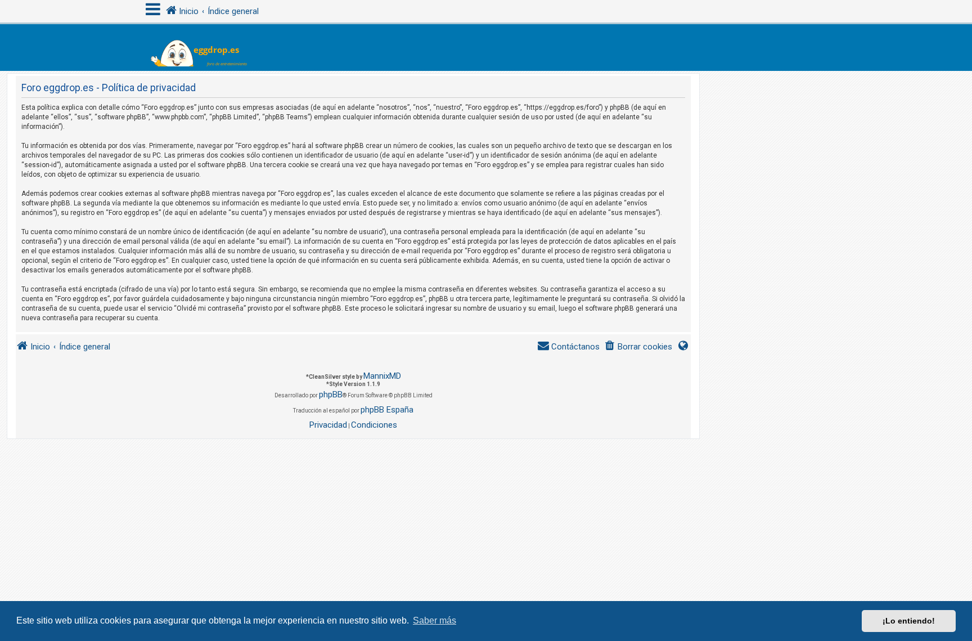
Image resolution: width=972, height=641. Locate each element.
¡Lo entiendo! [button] (909, 620)
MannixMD (382, 376)
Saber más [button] (434, 620)
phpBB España (387, 410)
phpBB (331, 394)
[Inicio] (205, 47)
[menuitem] (638, 347)
